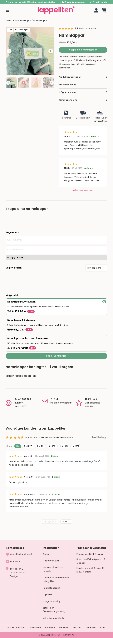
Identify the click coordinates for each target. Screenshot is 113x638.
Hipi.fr (102, 627)
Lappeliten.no (34, 627)
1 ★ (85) (75, 446)
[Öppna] (7, 10)
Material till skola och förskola (54, 569)
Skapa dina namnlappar (83, 49)
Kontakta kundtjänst (21, 554)
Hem (8, 20)
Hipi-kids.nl (91, 627)
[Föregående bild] (9, 51)
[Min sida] (96, 10)
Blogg (46, 554)
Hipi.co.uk (77, 627)
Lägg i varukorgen (56, 355)
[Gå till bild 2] (23, 82)
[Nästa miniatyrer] (52, 83)
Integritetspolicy (51, 601)
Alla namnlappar (22, 20)
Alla (17, 446)
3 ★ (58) (52, 446)
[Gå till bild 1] (11, 82)
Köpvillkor (48, 594)
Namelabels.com (16, 627)
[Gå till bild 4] (48, 82)
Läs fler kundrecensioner (83, 190)
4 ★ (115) (40, 446)
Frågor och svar (51, 560)
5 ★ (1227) (28, 446)
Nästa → (66, 521)
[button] (104, 10)
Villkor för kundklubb (53, 618)
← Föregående (49, 521)
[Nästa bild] (50, 51)
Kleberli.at (63, 627)
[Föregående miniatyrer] (8, 83)
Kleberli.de (50, 627)
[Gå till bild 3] (36, 82)
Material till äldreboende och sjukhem (56, 579)
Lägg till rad (16, 257)
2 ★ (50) (64, 446)
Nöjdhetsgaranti (51, 587)
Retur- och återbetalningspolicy (54, 609)
